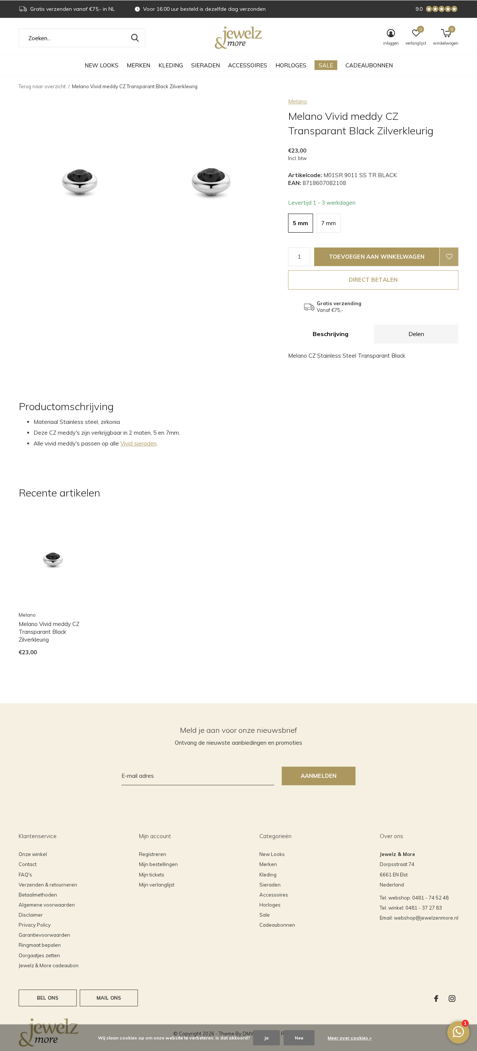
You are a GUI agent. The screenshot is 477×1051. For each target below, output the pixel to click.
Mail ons (109, 998)
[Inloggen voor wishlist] (449, 256)
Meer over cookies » (350, 1038)
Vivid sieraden (138, 443)
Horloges (290, 65)
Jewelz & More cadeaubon (49, 965)
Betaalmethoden (38, 895)
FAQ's (25, 875)
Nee (299, 1038)
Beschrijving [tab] (330, 334)
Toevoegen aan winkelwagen (376, 256)
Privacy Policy (35, 925)
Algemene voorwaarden (47, 905)
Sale (326, 65)
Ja (266, 1038)
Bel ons (48, 998)
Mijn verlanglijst (156, 885)
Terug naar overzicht (42, 86)
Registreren (152, 854)
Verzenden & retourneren (48, 885)
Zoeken (134, 38)
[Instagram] (452, 998)
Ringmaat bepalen (40, 945)
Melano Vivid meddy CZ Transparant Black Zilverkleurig (49, 631)
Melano (297, 101)
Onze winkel (33, 854)
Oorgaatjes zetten (39, 955)
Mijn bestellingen (158, 864)
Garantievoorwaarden (44, 935)
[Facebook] (436, 998)
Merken (138, 65)
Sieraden (205, 65)
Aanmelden (319, 775)
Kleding (170, 65)
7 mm (328, 223)
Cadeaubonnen (369, 65)
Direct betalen (373, 279)
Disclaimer (31, 915)
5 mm (300, 223)
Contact (28, 864)
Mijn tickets (151, 875)
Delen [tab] (416, 334)
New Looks (102, 65)
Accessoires (247, 65)
